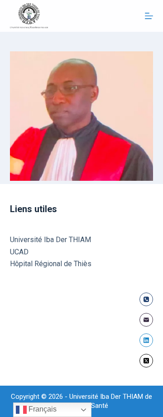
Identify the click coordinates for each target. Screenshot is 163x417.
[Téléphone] (146, 299)
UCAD (19, 252)
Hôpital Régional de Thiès (50, 263)
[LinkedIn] (146, 340)
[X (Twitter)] (146, 360)
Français (42, 409)
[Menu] (149, 16)
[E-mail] (146, 320)
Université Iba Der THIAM (50, 239)
